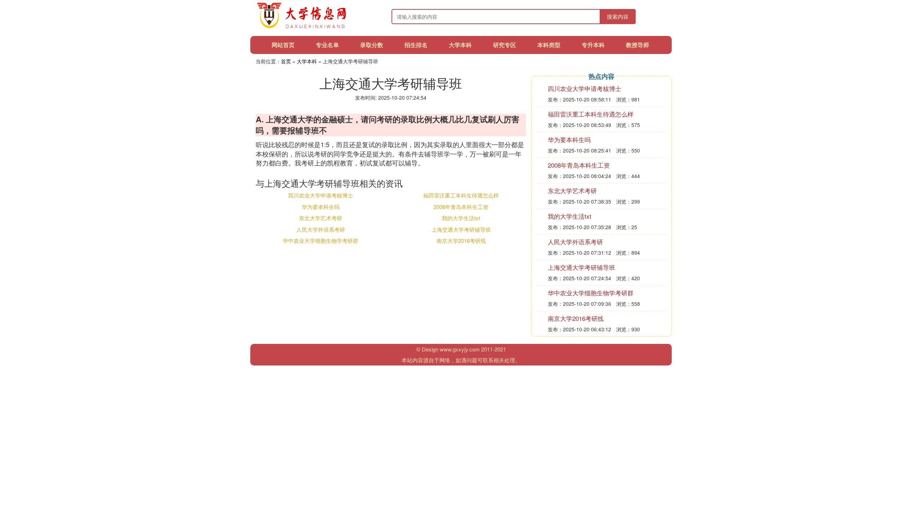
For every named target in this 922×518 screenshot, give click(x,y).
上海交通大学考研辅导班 (461, 229)
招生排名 (416, 45)
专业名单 (327, 45)
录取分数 (371, 45)
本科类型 (548, 45)
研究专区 (504, 45)
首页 (286, 61)
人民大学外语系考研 (320, 229)
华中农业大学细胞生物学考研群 (320, 240)
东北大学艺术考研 (320, 218)
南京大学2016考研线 (461, 240)
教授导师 (637, 45)
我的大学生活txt (461, 218)
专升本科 (593, 45)
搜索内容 (617, 16)
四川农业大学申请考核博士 (320, 195)
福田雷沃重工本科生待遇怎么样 (461, 195)
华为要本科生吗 (321, 206)
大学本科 (460, 45)
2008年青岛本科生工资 (461, 206)
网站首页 (283, 45)
